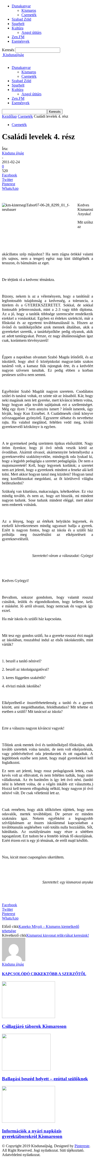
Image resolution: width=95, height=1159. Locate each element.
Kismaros (28, 10)
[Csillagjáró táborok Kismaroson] (28, 1017)
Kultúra (17, 28)
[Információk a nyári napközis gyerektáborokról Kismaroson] (28, 1121)
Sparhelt (18, 24)
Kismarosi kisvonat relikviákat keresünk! (57, 935)
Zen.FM (18, 37)
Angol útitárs (31, 32)
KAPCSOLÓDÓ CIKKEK (24, 974)
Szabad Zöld (21, 19)
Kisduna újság (13, 153)
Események (20, 41)
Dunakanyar (21, 6)
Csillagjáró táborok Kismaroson (34, 1026)
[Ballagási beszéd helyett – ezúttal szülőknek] (26, 1069)
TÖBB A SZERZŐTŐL (66, 974)
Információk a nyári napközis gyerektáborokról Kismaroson (32, 1133)
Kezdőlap (9, 116)
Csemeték (29, 15)
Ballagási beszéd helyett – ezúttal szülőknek (45, 1078)
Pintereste (82, 1146)
